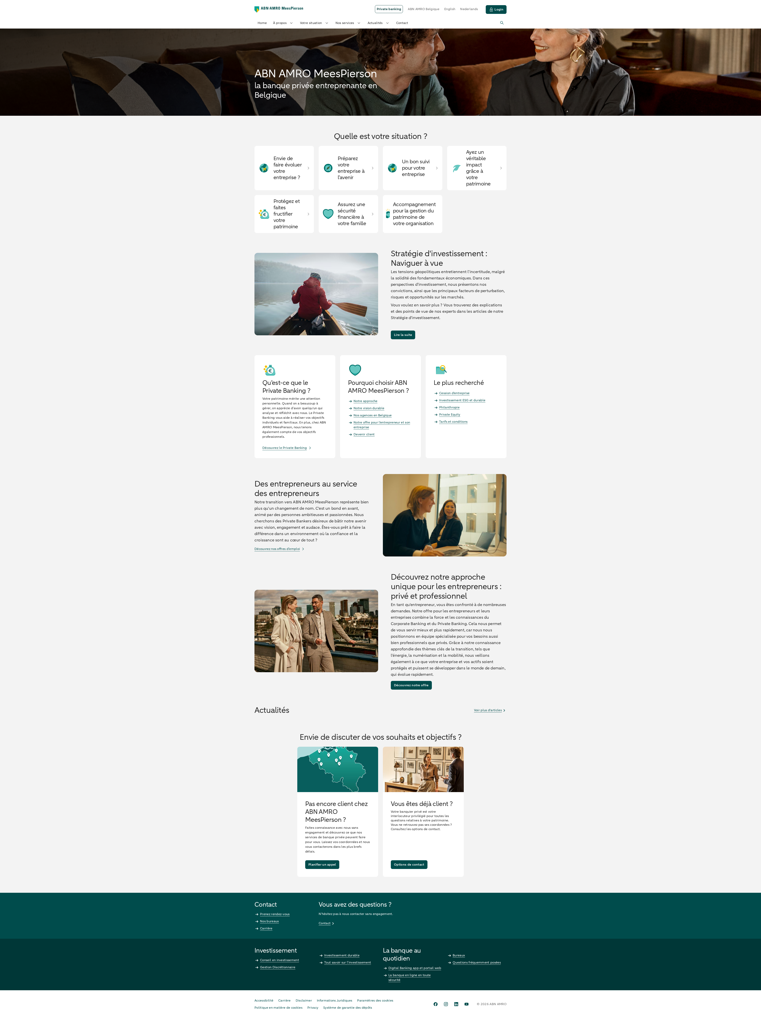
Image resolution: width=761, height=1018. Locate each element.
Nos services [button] (345, 23)
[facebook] (435, 1004)
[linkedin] (456, 1004)
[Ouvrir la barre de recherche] (502, 23)
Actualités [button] (375, 23)
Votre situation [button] (311, 23)
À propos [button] (280, 23)
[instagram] (446, 1004)
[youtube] (466, 1004)
